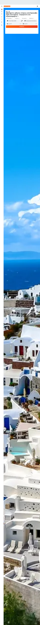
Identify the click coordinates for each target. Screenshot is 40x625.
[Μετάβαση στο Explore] (1, 17)
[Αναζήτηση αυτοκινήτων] (1, 14)
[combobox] (25, 18)
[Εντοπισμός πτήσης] (1, 19)
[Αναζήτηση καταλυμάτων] (1, 12)
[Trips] (1, 22)
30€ (7, 13)
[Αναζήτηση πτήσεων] (1, 9)
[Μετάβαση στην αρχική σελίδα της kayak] (7, 6)
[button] (2, 6)
